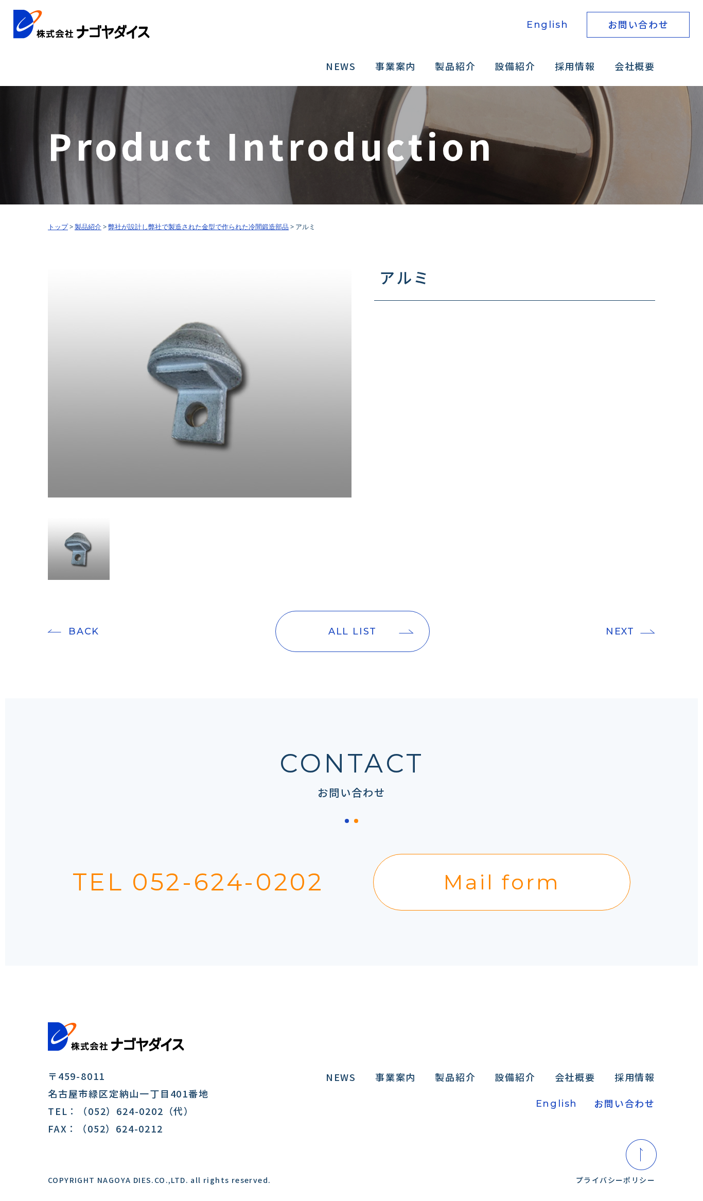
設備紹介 (515, 66)
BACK (83, 631)
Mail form (501, 882)
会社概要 (634, 66)
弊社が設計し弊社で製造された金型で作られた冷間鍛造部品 (198, 226)
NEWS (341, 66)
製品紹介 (455, 66)
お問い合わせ (638, 24)
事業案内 (395, 66)
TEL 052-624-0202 (198, 882)
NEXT (620, 631)
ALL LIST (352, 631)
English (547, 24)
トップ (58, 226)
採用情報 (575, 66)
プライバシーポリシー (615, 1180)
